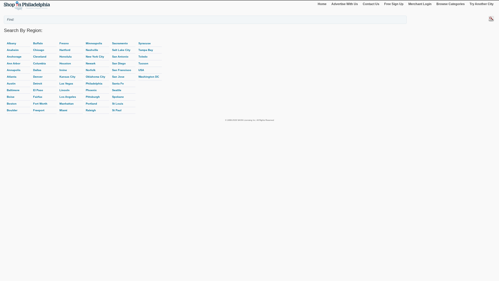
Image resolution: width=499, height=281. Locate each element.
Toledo (143, 56)
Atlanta (11, 76)
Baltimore (13, 90)
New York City (95, 56)
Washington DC (148, 76)
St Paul (116, 110)
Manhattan (66, 103)
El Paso (38, 90)
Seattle (116, 90)
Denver (37, 76)
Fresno (64, 43)
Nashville (92, 50)
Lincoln (64, 90)
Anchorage (14, 56)
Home (322, 4)
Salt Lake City (121, 50)
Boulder (12, 110)
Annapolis (13, 70)
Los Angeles (67, 96)
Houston (65, 63)
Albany (11, 43)
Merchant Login (420, 4)
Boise (10, 96)
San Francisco (121, 70)
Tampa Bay (145, 50)
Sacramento (120, 43)
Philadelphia (94, 83)
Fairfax (37, 96)
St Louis (117, 103)
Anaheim (13, 50)
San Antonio (120, 56)
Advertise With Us (344, 4)
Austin (11, 83)
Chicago (38, 50)
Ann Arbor (13, 63)
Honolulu (65, 56)
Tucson (143, 63)
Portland (91, 103)
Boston (12, 103)
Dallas (37, 70)
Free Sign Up (393, 4)
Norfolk (91, 70)
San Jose (118, 76)
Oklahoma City (95, 76)
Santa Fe (118, 83)
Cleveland (39, 56)
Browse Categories (450, 4)
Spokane (118, 96)
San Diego (119, 63)
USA (141, 70)
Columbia (39, 63)
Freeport (38, 110)
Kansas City (67, 76)
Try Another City (482, 4)
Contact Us (371, 4)
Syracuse (144, 43)
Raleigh (91, 110)
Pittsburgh (93, 96)
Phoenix (91, 90)
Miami (63, 110)
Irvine (63, 70)
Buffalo (38, 43)
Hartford (64, 50)
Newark (91, 63)
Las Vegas (66, 83)
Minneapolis (94, 43)
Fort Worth (40, 103)
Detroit (37, 83)
